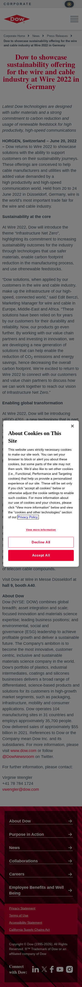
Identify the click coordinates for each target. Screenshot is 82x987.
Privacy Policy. (28, 517)
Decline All (41, 542)
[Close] (72, 426)
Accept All (41, 555)
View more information (41, 529)
